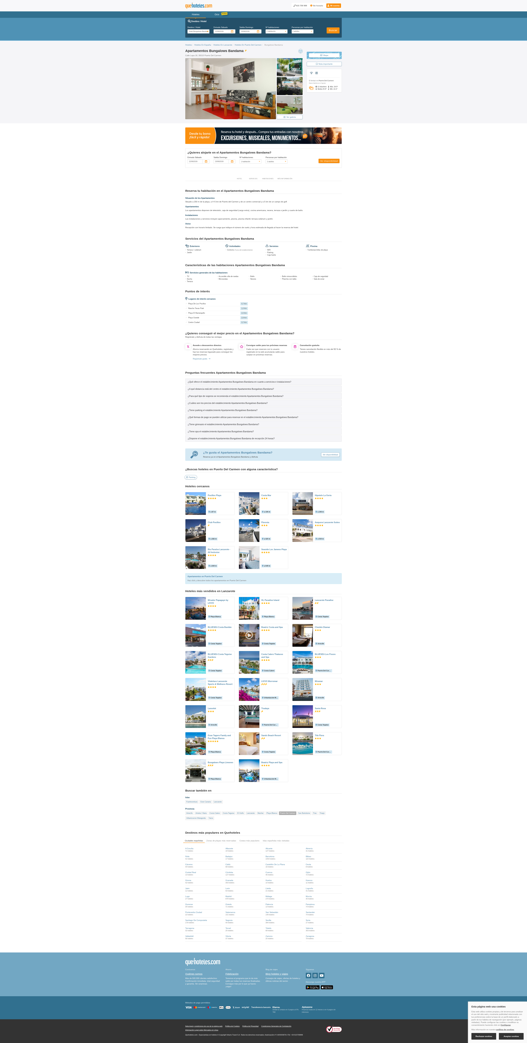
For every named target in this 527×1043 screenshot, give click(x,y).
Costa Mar (266, 495)
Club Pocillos (214, 522)
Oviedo (228, 904)
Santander (310, 912)
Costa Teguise (228, 813)
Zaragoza (310, 936)
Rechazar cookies (484, 1036)
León (227, 888)
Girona (188, 880)
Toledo (268, 928)
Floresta (265, 522)
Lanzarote (218, 802)
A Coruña (189, 848)
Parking (192, 477)
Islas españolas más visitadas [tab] (276, 841)
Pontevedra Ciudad (193, 912)
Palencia (269, 904)
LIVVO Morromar (269, 681)
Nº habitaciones (272, 27)
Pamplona (310, 904)
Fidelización (232, 974)
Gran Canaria (205, 802)
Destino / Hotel (193, 27)
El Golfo (240, 813)
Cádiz (227, 864)
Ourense (189, 904)
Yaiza (211, 818)
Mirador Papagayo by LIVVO (218, 601)
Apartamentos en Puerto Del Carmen (205, 576)
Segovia (228, 920)
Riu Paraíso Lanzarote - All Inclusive (219, 550)
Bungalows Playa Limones (220, 762)
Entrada (221, 27)
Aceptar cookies (511, 1036)
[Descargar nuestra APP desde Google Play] (313, 987)
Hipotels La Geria (323, 495)
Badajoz (228, 856)
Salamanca (230, 912)
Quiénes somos (193, 974)
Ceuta (308, 864)
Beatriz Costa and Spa (272, 627)
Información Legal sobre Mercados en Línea (201, 1030)
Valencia (309, 928)
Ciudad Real (190, 872)
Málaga (269, 896)
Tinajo (322, 813)
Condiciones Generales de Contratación (276, 1026)
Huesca (309, 880)
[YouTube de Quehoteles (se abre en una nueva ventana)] (321, 975)
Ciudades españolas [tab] (194, 841)
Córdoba (229, 872)
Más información (284, 178)
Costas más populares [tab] (249, 841)
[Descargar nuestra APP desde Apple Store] (327, 987)
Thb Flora (319, 735)
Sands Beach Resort (271, 735)
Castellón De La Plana (275, 864)
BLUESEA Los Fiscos (325, 654)
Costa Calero (215, 813)
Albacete (229, 848)
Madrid (228, 896)
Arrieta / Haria (201, 813)
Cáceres (189, 864)
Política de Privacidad (250, 1026)
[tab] (263, 381)
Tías (315, 813)
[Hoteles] (205, 6)
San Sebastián (272, 912)
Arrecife (189, 813)
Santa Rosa (320, 708)
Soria (308, 920)
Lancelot (212, 708)
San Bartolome (304, 813)
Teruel (228, 928)
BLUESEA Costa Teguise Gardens (220, 655)
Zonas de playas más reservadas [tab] (221, 841)
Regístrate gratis (200, 359)
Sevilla (268, 920)
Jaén (187, 888)
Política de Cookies (232, 1026)
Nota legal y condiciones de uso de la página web (203, 1026)
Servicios (253, 178)
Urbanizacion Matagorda (196, 818)
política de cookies (505, 1029)
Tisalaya (265, 708)
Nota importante (326, 64)
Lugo (187, 896)
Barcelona (270, 856)
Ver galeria (291, 117)
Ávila (187, 856)
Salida (246, 27)
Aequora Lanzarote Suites (327, 522)
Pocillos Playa (214, 495)
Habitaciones (267, 178)
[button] (333, 5)
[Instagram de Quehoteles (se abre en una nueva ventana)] (315, 975)
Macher (261, 813)
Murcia (309, 896)
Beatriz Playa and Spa (271, 762)
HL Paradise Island (270, 600)
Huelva (269, 880)
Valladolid (189, 936)
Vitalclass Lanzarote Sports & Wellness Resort (220, 682)
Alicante (269, 848)
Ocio (217, 14)
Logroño (309, 888)
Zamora (269, 936)
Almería (309, 848)
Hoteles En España (202, 45)
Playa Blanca (272, 813)
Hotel (239, 178)
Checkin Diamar (322, 627)
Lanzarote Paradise (324, 600)
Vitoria (228, 936)
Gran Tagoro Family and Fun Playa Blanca (219, 736)
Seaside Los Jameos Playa (274, 549)
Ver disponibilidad (329, 161)
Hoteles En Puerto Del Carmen (248, 45)
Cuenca (269, 872)
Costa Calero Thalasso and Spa (272, 655)
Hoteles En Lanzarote (222, 45)
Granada (229, 880)
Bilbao (308, 856)
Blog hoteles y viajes (277, 974)
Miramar (319, 681)
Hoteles (188, 45)
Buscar (333, 30)
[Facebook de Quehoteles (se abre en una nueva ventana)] (308, 975)
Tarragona (189, 928)
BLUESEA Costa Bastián (220, 627)
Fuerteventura (191, 802)
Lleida (268, 888)
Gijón (308, 872)
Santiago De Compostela (196, 920)
